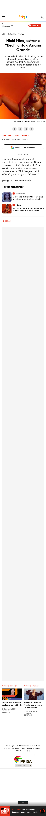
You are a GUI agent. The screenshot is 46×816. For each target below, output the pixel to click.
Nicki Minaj (6, 221)
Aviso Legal (10, 746)
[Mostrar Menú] (3, 17)
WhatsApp (26, 129)
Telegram (31, 129)
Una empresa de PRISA (23, 759)
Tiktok (13, 724)
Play (42, 811)
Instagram (18, 724)
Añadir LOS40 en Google (25, 147)
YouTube (23, 724)
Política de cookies (12, 748)
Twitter (20, 129)
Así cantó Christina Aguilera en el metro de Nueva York (33, 705)
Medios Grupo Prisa (23, 765)
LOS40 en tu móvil (23, 751)
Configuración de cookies (31, 748)
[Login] (42, 17)
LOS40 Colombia (23, 17)
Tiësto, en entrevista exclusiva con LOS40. (12, 703)
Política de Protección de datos (28, 746)
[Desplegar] (23, 802)
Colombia (6, 26)
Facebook (14, 129)
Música (21, 34)
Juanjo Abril (7, 135)
